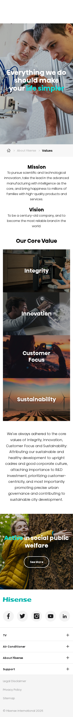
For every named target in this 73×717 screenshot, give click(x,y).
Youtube (50, 616)
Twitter (22, 616)
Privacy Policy (12, 690)
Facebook (8, 616)
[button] (68, 635)
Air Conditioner (14, 647)
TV (5, 635)
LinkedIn (64, 616)
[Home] (8, 150)
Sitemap (9, 698)
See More (36, 562)
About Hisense (26, 150)
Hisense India (17, 599)
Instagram (36, 616)
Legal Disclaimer (14, 681)
